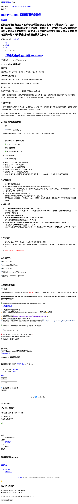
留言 (23, 364)
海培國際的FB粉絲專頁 (10, 310)
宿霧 (14, 372)
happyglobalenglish (13, 318)
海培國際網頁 (7, 306)
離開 (11, 500)
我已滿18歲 (5, 500)
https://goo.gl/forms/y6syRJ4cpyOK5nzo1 (61, 321)
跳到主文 (4, 20)
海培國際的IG (7, 316)
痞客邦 (19, 364)
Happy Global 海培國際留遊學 (21, 14)
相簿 (6, 43)
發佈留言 (4, 390)
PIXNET (25, 477)
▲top (2, 375)
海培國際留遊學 (6, 353)
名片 (6, 47)
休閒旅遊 (16, 39)
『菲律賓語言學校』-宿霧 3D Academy (24, 55)
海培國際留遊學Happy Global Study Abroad (22, 312)
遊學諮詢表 (18, 321)
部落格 (7, 45)
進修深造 (16, 369)
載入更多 (4, 378)
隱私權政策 (50, 477)
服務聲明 (57, 477)
